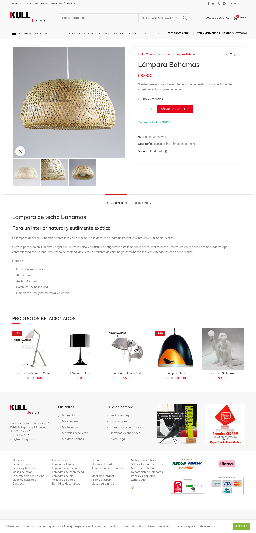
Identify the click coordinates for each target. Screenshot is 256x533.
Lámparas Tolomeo (64, 464)
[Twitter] (213, 3)
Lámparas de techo (183, 144)
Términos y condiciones (125, 433)
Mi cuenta (68, 415)
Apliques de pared (63, 479)
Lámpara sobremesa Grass (33, 373)
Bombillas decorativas (66, 483)
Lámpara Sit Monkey (223, 373)
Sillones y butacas (23, 468)
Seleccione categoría (157, 17)
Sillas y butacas (101, 480)
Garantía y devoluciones (126, 427)
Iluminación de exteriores (107, 468)
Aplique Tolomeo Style (128, 373)
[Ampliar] (20, 151)
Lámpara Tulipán (80, 373)
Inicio (141, 54)
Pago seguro (119, 421)
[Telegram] (224, 3)
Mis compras (70, 421)
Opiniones (142, 203)
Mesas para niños (102, 483)
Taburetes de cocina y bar (28, 476)
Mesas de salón (22, 472)
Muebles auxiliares (24, 479)
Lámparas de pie (62, 476)
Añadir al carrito (175, 108)
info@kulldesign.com (22, 439)
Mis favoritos (70, 427)
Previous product (227, 55)
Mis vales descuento (75, 433)
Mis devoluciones (73, 439)
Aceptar (241, 526)
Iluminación (164, 54)
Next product (235, 55)
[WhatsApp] (218, 3)
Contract (18, 483)
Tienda (150, 54)
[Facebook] (208, 3)
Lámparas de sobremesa (68, 472)
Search (185, 17)
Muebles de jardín (102, 464)
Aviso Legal (118, 439)
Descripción (116, 203)
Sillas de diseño (22, 464)
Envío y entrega (120, 415)
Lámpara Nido (176, 373)
